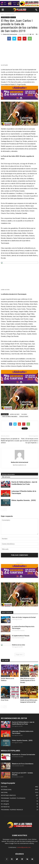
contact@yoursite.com (24, 847)
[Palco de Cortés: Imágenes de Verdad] (5, 619)
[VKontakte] (27, 859)
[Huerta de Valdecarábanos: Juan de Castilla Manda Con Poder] (5, 484)
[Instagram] (12, 859)
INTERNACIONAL (5, 17)
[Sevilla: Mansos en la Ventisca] (10, 670)
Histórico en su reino (18, 645)
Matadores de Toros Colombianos (22, 763)
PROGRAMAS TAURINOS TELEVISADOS (13, 798)
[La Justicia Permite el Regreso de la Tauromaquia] (5, 629)
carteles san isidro (14, 414)
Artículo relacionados (8, 474)
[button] (36, 9)
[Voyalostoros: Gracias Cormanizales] (5, 757)
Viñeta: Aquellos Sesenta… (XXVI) (23, 500)
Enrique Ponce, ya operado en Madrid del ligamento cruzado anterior (10, 441)
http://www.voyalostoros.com (19, 465)
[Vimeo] (22, 859)
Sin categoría (5, 804)
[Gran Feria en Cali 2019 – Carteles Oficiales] (5, 775)
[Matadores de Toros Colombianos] (5, 766)
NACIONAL (4, 792)
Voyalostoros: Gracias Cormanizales (23, 754)
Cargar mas (19, 654)
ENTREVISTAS (5, 807)
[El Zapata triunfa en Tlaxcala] (5, 638)
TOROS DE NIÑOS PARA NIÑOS (9, 416)
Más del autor (6, 477)
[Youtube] (32, 859)
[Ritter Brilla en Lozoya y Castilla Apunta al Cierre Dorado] (29, 670)
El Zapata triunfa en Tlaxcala (20, 635)
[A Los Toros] (10, 692)
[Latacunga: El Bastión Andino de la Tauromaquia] (5, 493)
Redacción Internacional (10, 34)
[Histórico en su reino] (5, 647)
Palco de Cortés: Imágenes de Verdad (24, 617)
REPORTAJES (5, 801)
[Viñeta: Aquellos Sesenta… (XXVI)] (5, 502)
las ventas (24, 414)
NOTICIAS (13, 17)
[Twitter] (17, 859)
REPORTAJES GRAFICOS (8, 795)
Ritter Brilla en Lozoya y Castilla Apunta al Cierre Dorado (27, 680)
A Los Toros (4, 700)
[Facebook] (7, 859)
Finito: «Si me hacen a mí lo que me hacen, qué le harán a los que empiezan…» (29, 441)
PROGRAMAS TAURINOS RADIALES (12, 810)
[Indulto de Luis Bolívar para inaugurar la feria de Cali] (29, 692)
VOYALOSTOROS (23, 416)
